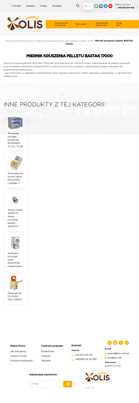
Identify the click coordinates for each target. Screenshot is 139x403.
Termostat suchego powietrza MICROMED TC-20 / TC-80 (15, 140)
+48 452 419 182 (126, 8)
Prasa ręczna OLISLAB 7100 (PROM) (15, 296)
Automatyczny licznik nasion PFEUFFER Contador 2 (15, 178)
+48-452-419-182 (84, 355)
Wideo (43, 6)
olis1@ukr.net (115, 358)
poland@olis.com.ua (118, 354)
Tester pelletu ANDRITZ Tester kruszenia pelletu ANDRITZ (15, 218)
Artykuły (45, 356)
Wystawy (46, 361)
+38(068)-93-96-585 (86, 359)
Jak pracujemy (18, 351)
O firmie (16, 6)
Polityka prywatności (21, 361)
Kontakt (57, 6)
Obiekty (30, 6)
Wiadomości (47, 351)
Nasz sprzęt (80, 24)
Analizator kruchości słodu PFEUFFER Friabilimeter (15, 259)
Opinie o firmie (18, 356)
